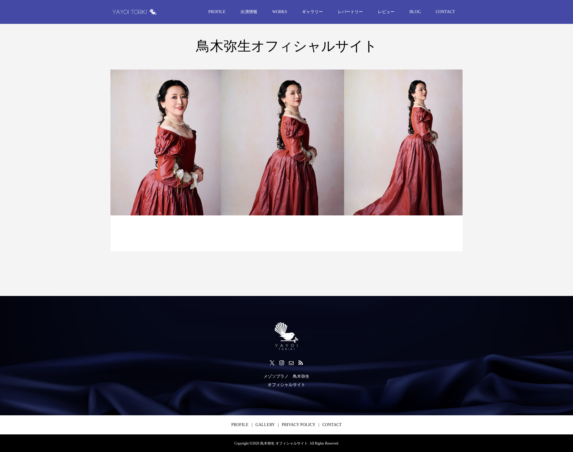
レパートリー (350, 12)
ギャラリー (312, 12)
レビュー (386, 12)
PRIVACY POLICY (298, 424)
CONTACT (445, 12)
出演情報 (249, 12)
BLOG (415, 12)
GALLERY (265, 424)
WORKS (279, 12)
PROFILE (217, 12)
